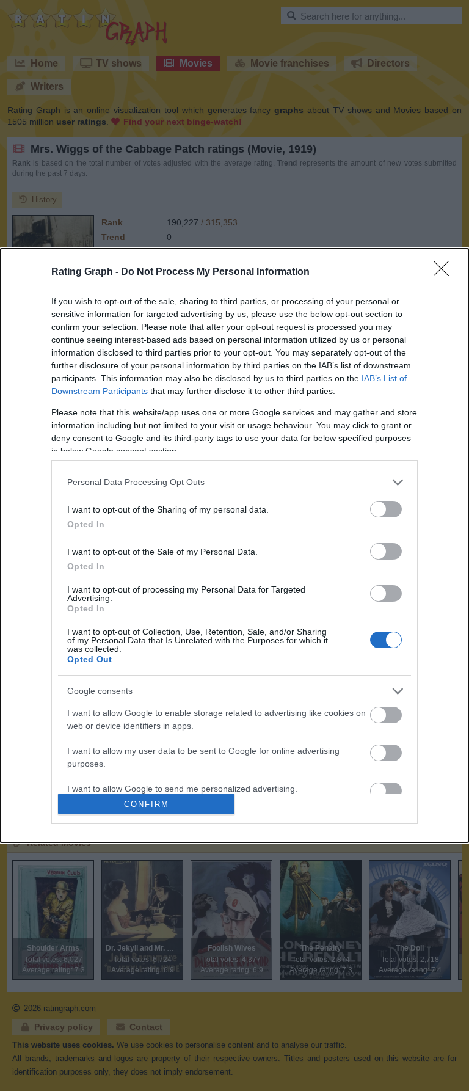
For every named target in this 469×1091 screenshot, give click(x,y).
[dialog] (234, 546)
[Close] (445, 272)
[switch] (386, 509)
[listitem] (234, 482)
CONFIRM (146, 804)
